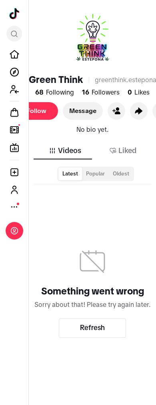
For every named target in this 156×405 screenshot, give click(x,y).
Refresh (92, 328)
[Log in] (14, 231)
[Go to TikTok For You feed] (14, 13)
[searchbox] (14, 34)
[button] (116, 111)
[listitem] (14, 54)
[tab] (65, 150)
